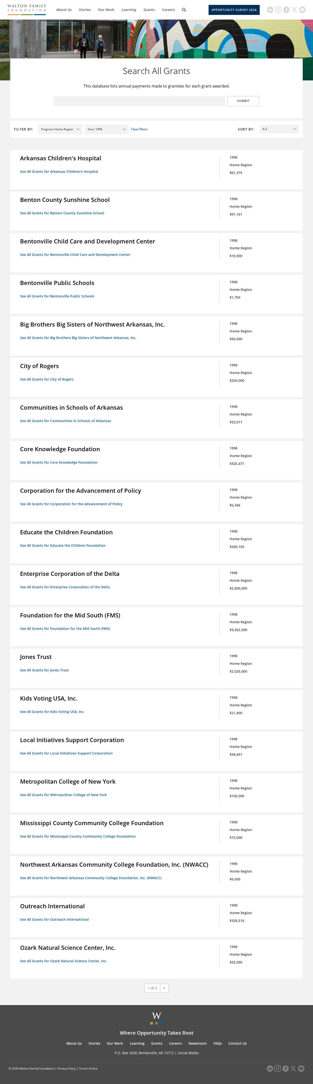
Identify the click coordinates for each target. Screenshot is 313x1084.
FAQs (217, 1043)
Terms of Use (88, 1068)
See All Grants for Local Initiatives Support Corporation (66, 753)
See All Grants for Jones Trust (44, 670)
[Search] (184, 10)
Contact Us (237, 1043)
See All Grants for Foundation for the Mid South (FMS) (65, 628)
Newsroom (198, 1043)
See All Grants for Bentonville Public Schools (57, 296)
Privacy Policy (66, 1068)
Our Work (106, 9)
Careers (168, 9)
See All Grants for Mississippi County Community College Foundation (78, 836)
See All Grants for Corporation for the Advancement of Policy (71, 504)
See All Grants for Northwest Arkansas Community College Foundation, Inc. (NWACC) (90, 878)
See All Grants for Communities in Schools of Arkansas (65, 420)
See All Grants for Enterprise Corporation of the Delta (65, 587)
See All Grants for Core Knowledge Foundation (59, 462)
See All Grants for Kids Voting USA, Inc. (52, 711)
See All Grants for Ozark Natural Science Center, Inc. (63, 961)
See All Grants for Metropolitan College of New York (63, 794)
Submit (243, 101)
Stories (85, 9)
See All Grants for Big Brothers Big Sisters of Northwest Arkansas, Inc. (78, 337)
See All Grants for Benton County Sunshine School (62, 213)
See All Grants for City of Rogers (47, 379)
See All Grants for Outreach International (54, 919)
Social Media (188, 1053)
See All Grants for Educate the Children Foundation (63, 545)
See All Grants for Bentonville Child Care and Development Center (75, 254)
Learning (129, 9)
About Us (64, 9)
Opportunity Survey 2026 (234, 10)
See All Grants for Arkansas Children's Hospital (59, 171)
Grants (149, 9)
